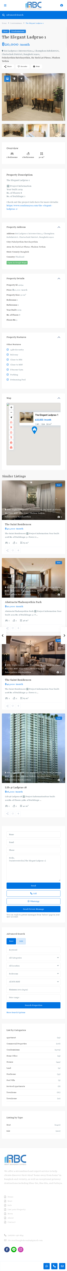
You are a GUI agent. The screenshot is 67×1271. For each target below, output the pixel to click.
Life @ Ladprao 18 (16, 787)
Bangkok (24, 252)
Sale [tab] (21, 941)
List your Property (17, 1209)
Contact (12, 1222)
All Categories (15, 958)
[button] (40, 435)
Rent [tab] (11, 941)
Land (9, 1068)
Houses (10, 1062)
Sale (8, 1131)
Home (4, 23)
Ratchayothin (43, 776)
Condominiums (16, 23)
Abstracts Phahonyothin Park (23, 602)
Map (9, 398)
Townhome (11, 1092)
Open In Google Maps (17, 262)
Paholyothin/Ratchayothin (16, 57)
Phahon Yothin (38, 247)
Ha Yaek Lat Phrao (41, 57)
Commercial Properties (17, 1043)
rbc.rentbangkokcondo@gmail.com (25, 1240)
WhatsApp (34, 901)
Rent (5, 31)
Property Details (15, 278)
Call (35, 893)
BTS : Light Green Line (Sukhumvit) (24, 509)
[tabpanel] (33, 980)
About (11, 1218)
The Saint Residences (18, 524)
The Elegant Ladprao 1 (46, 415)
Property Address (16, 227)
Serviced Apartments (16, 1086)
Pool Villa (11, 1080)
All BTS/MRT (14, 981)
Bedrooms (13, 973)
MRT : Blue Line (21, 513)
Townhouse (12, 1098)
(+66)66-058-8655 (15, 1235)
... (37, 537)
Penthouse (11, 1074)
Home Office (12, 1056)
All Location (14, 966)
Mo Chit (9, 513)
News (10, 1213)
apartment (11, 1037)
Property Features (16, 337)
